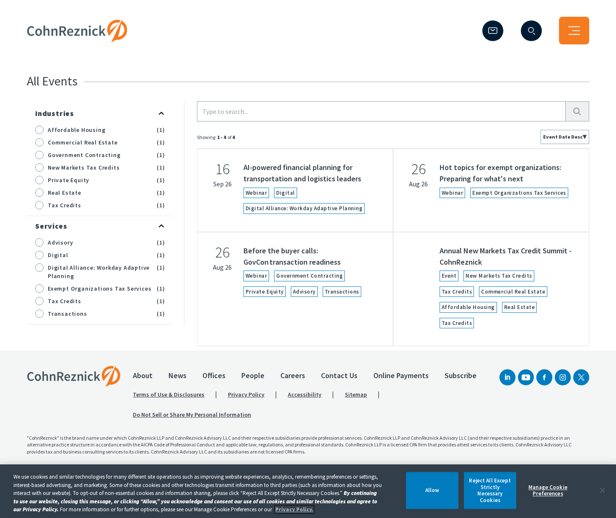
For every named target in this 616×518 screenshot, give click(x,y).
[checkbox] (39, 130)
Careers (292, 375)
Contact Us (339, 375)
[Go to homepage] (73, 376)
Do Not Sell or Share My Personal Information (192, 414)
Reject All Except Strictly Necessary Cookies (490, 490)
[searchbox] (381, 111)
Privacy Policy (246, 394)
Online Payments (401, 375)
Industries (54, 113)
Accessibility (304, 394)
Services (51, 226)
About (143, 375)
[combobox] (565, 137)
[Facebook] (544, 377)
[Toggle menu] (574, 30)
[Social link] (507, 377)
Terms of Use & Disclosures (168, 394)
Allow (432, 490)
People (252, 375)
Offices (213, 375)
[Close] (602, 490)
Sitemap (356, 394)
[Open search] (531, 30)
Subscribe (460, 375)
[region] (308, 491)
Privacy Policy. (294, 509)
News (177, 375)
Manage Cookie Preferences (547, 490)
